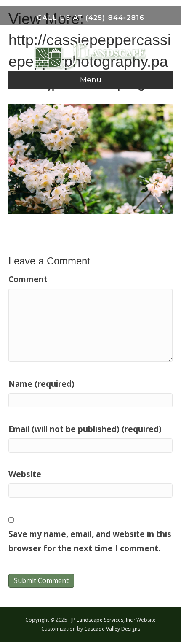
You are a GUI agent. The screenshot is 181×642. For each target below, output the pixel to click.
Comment (28, 279)
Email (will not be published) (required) (85, 429)
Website (24, 474)
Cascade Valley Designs (112, 628)
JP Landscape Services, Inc (102, 619)
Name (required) (41, 383)
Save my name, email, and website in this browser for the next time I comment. (89, 541)
